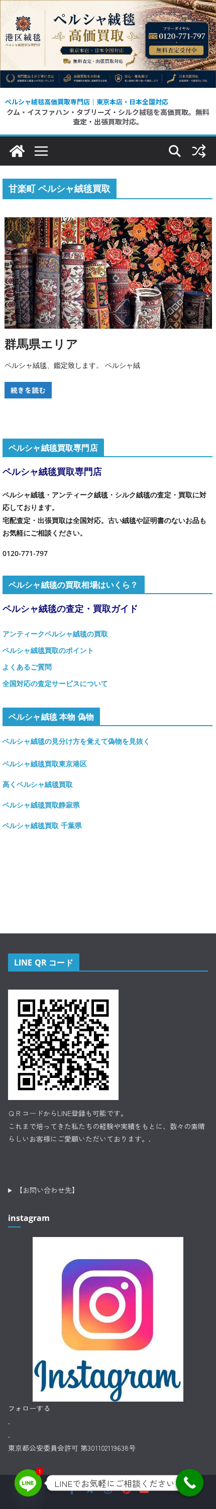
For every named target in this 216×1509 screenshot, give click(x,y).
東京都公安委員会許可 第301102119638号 (72, 1448)
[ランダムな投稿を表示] (199, 151)
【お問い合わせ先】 (47, 1190)
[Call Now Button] (189, 1482)
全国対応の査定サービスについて (55, 683)
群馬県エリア (41, 343)
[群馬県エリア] (108, 273)
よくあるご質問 (27, 666)
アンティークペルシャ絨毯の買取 (55, 633)
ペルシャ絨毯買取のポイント (48, 650)
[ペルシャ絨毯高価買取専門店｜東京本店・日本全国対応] (108, 8)
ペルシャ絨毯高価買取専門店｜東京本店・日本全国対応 (86, 101)
